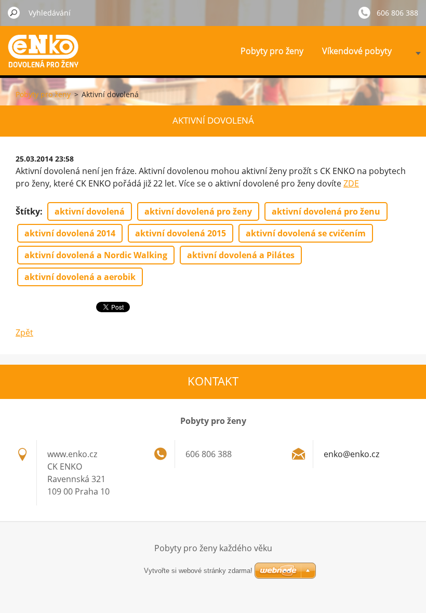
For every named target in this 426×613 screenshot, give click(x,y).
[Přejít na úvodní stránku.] (46, 59)
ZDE (351, 183)
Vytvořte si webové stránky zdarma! (198, 571)
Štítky (28, 211)
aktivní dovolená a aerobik (80, 277)
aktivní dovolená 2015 (180, 233)
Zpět (24, 332)
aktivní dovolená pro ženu (326, 211)
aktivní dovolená (90, 211)
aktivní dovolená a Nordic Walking (95, 255)
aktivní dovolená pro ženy (198, 211)
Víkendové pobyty (357, 51)
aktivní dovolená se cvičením (306, 233)
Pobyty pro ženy (272, 51)
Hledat (14, 12)
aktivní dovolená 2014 (69, 233)
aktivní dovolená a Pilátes (241, 255)
